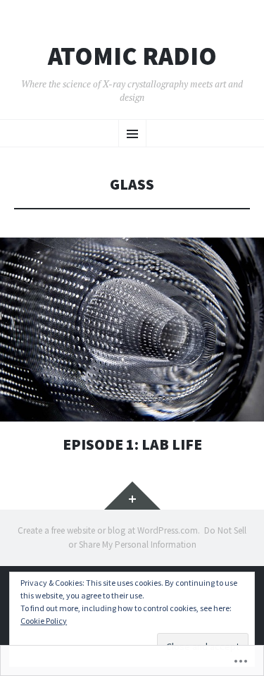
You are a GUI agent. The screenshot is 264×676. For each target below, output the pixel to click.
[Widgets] (132, 495)
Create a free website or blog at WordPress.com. (109, 530)
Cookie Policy (43, 620)
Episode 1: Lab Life (132, 444)
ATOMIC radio (132, 56)
